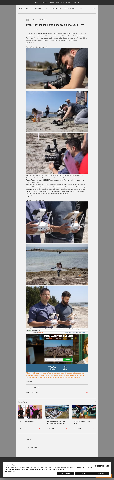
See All (94, 402)
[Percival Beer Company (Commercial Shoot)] (84, 412)
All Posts (20, 8)
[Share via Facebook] (27, 387)
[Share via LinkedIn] (35, 387)
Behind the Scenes (56, 8)
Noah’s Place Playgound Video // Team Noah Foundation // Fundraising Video (56, 422)
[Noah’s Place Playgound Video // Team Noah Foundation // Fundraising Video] (57, 412)
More (80, 8)
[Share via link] (39, 387)
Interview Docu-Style (70, 8)
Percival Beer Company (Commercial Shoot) (83, 422)
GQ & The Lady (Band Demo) (27, 421)
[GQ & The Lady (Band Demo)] (30, 412)
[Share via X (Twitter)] (31, 387)
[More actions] (87, 20)
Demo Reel (38, 8)
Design (46, 8)
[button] (94, 8)
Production (28, 8)
